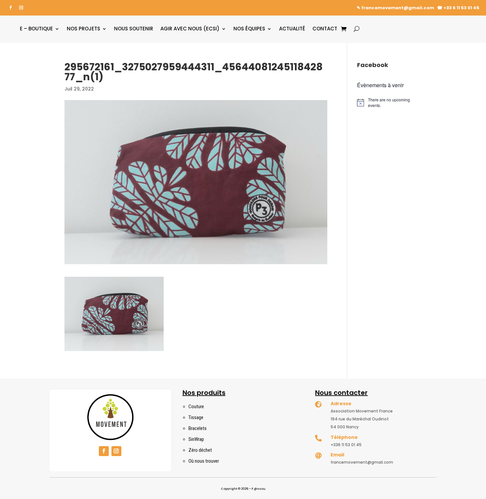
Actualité (292, 28)
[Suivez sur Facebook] (11, 8)
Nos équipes (249, 28)
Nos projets (83, 28)
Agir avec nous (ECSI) (190, 28)
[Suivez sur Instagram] (21, 8)
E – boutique (36, 28)
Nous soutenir (133, 28)
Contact (324, 28)
